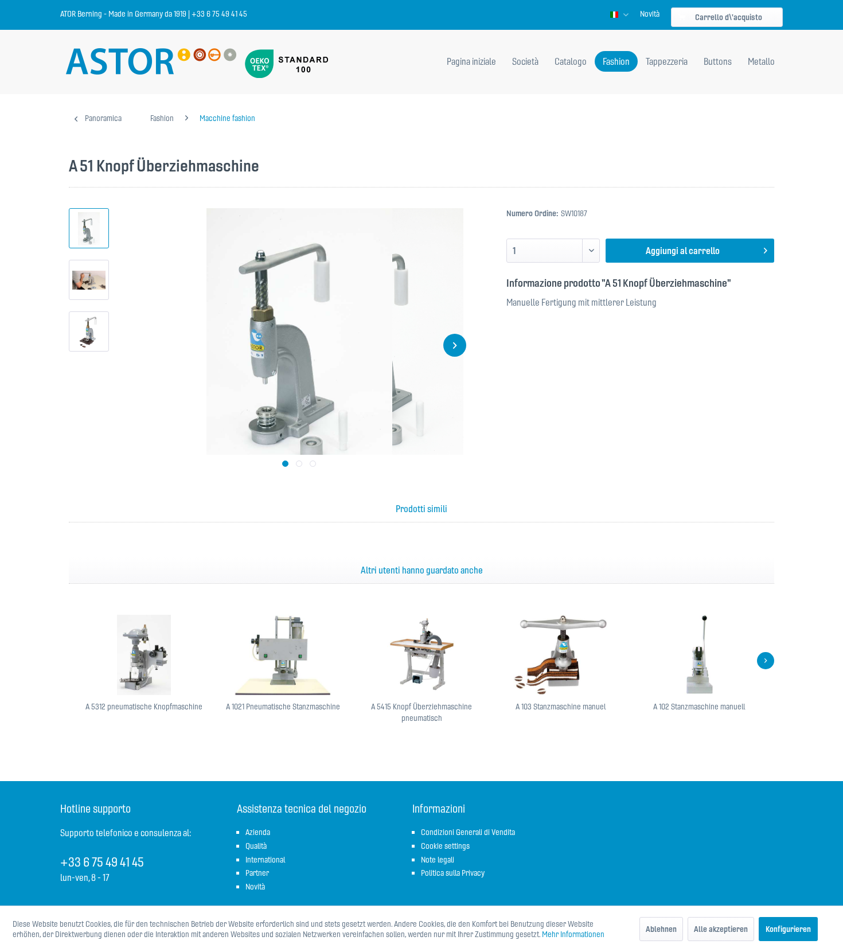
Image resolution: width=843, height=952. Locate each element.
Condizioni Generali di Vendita (468, 832)
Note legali (437, 860)
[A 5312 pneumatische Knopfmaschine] (144, 655)
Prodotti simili (421, 508)
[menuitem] (649, 14)
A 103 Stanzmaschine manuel (561, 706)
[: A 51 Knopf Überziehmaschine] (89, 228)
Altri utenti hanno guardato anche (422, 570)
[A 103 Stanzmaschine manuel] (560, 655)
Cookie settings (445, 846)
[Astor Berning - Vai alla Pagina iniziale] (151, 62)
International (265, 860)
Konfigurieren (788, 929)
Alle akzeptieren (721, 929)
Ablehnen (661, 929)
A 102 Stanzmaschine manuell (699, 706)
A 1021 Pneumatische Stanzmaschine (283, 706)
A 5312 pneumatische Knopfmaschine (143, 706)
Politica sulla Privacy (453, 873)
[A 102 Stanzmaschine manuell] (699, 655)
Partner (257, 873)
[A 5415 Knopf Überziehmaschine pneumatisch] (421, 655)
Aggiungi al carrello (683, 250)
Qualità (256, 846)
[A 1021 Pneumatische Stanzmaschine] (283, 655)
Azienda (257, 832)
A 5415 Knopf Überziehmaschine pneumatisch (421, 712)
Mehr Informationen (573, 934)
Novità (649, 14)
